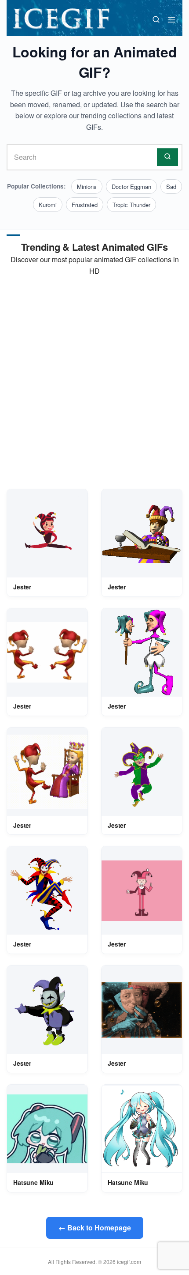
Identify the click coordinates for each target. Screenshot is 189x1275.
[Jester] (47, 533)
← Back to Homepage (94, 1227)
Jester (22, 586)
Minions (87, 186)
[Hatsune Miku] (47, 1128)
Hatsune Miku (33, 1182)
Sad (171, 186)
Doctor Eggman (131, 186)
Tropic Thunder (131, 204)
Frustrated (85, 204)
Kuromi (48, 204)
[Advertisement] (94, 383)
